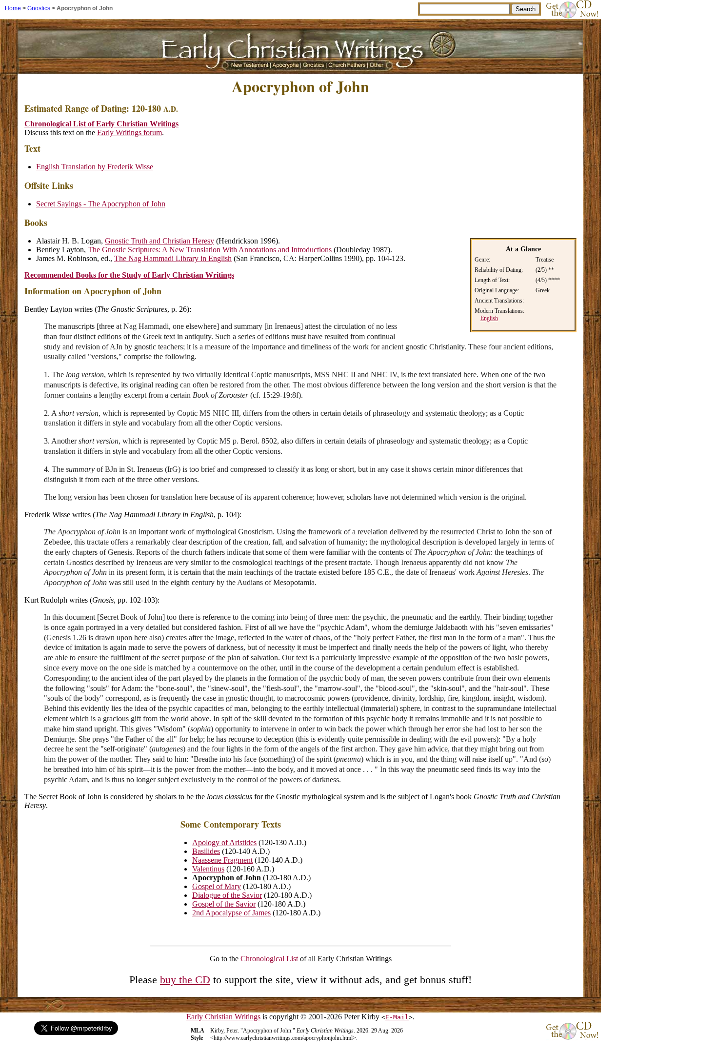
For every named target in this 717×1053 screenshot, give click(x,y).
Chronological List (269, 958)
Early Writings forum (129, 132)
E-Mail (397, 1017)
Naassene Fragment (222, 860)
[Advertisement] (495, 165)
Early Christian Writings (223, 1016)
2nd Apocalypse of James (231, 913)
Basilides (206, 851)
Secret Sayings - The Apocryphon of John (100, 204)
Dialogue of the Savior (227, 895)
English (489, 318)
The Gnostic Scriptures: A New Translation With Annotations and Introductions (210, 249)
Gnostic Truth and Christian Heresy (159, 241)
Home (13, 8)
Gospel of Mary (216, 886)
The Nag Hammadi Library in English (173, 258)
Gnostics (38, 8)
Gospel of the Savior (224, 904)
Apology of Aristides (224, 842)
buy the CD (185, 980)
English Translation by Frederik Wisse (94, 166)
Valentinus (208, 869)
